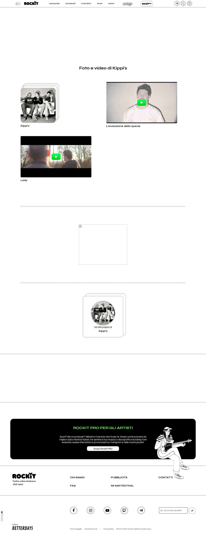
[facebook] (73, 510)
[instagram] (90, 510)
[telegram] (141, 510)
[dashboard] (189, 3)
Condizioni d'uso (91, 529)
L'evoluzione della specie (123, 126)
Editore (14, 526)
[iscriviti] (192, 511)
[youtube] (107, 510)
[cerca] (183, 3)
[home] (31, 3)
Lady (24, 180)
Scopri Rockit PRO (103, 448)
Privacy (2, 517)
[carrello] (177, 3)
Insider (128, 3)
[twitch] (124, 510)
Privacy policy (108, 529)
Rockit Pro (147, 3)
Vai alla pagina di (103, 329)
